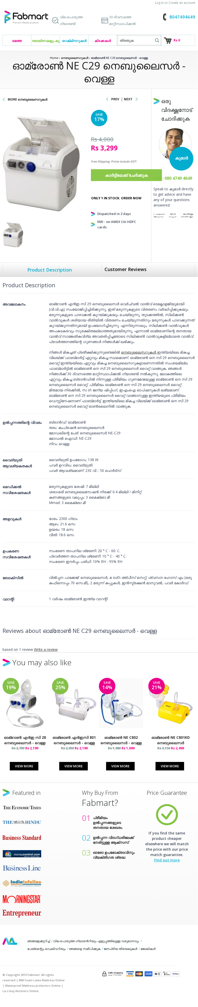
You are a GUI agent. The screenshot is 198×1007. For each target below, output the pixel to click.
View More (24, 766)
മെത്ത (17, 40)
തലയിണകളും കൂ (45, 40)
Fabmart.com (26, 17)
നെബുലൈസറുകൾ (139, 352)
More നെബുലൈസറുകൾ (27, 99)
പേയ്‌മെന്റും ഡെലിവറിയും (46, 949)
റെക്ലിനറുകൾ (74, 40)
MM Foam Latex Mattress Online (42, 980)
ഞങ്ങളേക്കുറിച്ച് (38, 941)
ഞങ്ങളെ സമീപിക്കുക (84, 949)
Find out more (167, 860)
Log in (159, 3)
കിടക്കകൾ (102, 40)
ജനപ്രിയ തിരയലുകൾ (120, 949)
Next (128, 99)
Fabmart (10, 941)
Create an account (182, 3)
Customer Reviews (126, 269)
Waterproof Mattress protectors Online (33, 985)
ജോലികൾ (148, 949)
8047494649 (182, 17)
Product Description (49, 270)
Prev (115, 99)
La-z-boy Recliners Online (21, 991)
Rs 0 (177, 40)
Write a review (46, 649)
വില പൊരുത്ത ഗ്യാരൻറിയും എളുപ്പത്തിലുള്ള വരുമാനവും (96, 941)
